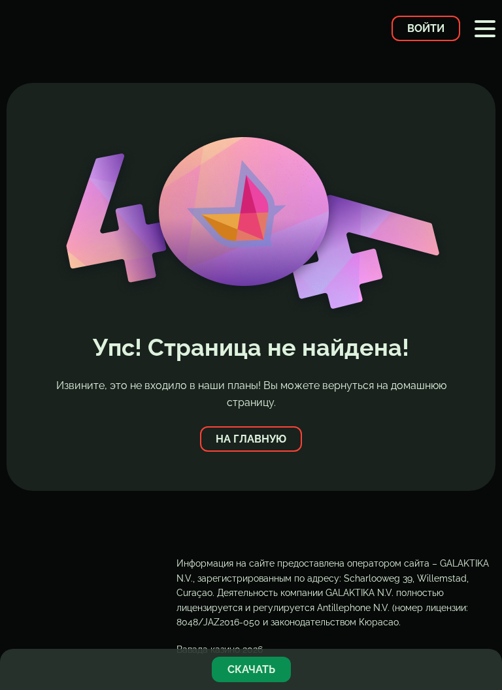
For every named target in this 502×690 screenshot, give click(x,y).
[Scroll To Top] (485, 627)
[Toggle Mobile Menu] (485, 28)
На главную (251, 439)
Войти (425, 28)
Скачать (251, 669)
